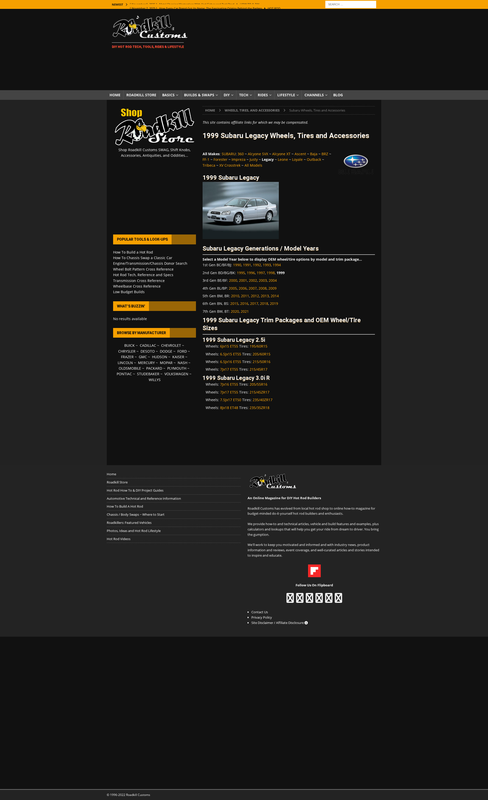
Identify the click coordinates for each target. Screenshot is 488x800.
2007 (253, 288)
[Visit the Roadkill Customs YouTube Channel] (338, 600)
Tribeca (209, 165)
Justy (254, 159)
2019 (274, 303)
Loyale (297, 159)
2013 (265, 295)
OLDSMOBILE (130, 368)
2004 (273, 280)
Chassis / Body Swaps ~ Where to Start (135, 514)
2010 (235, 295)
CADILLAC (148, 345)
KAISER (178, 356)
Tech (243, 94)
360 (241, 153)
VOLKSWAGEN (176, 373)
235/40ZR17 (262, 399)
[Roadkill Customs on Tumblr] (319, 600)
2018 (264, 303)
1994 (277, 264)
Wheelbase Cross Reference (137, 286)
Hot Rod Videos (118, 539)
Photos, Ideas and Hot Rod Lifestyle (134, 530)
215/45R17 (258, 369)
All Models (253, 165)
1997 (261, 272)
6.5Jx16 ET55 (230, 361)
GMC (143, 356)
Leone (283, 159)
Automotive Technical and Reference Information (144, 498)
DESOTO (148, 351)
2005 (233, 288)
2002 (253, 280)
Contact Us (259, 612)
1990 (237, 264)
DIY (227, 94)
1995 (241, 272)
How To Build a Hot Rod (133, 252)
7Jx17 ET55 (229, 369)
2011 (245, 295)
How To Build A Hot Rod (125, 506)
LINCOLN (125, 362)
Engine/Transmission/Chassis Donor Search (150, 263)
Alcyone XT (281, 153)
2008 (262, 288)
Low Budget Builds (129, 291)
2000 (233, 280)
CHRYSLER (126, 351)
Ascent (300, 153)
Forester (220, 159)
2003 (263, 280)
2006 (243, 288)
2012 (255, 295)
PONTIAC (124, 373)
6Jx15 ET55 (229, 346)
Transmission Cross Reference (139, 280)
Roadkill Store (141, 94)
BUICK (129, 345)
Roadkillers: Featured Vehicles (129, 522)
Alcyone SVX (258, 153)
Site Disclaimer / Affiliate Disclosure (277, 622)
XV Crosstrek (229, 165)
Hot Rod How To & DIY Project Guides (135, 490)
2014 (275, 295)
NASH (182, 362)
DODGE (166, 351)
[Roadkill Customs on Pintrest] (309, 600)
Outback (314, 159)
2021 (245, 311)
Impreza (239, 159)
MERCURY (146, 362)
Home (115, 94)
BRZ (325, 153)
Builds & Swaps (199, 94)
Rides (263, 94)
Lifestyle (286, 94)
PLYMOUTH (176, 368)
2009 (272, 288)
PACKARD (154, 368)
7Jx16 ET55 (229, 384)
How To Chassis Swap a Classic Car (142, 257)
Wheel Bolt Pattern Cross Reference (143, 269)
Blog (338, 94)
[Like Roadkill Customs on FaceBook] (290, 600)
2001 (243, 280)
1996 (251, 272)
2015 (234, 303)
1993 (267, 264)
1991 (247, 264)
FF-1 (206, 159)
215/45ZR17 (259, 392)
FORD (182, 351)
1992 (257, 264)
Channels (314, 94)
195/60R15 (258, 346)
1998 (271, 272)
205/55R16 (258, 384)
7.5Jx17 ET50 (230, 399)
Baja (313, 153)
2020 (235, 311)
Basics (168, 94)
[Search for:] (350, 4)
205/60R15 (261, 354)
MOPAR (166, 362)
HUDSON (159, 356)
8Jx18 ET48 (229, 407)
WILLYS (155, 379)
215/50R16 (261, 361)
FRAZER (127, 356)
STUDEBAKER (148, 373)
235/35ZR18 (259, 407)
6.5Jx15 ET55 (230, 354)
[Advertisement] (288, 49)
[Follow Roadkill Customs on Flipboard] (314, 574)
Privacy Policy (261, 617)
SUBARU (229, 153)
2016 (244, 303)
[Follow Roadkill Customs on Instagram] (299, 600)
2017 (254, 303)
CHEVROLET (171, 345)
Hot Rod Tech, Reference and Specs (143, 274)
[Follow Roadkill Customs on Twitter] (328, 600)
